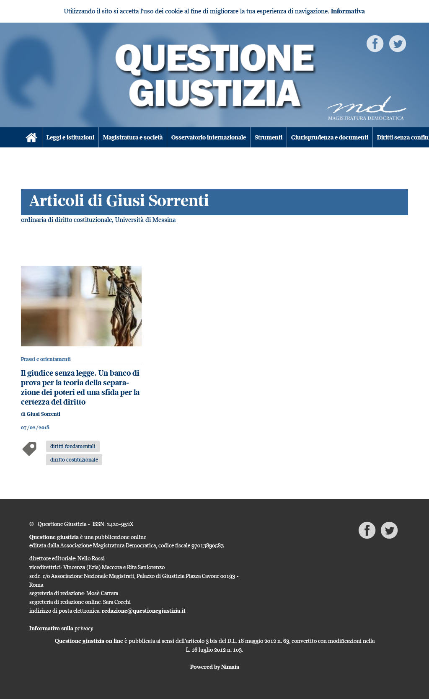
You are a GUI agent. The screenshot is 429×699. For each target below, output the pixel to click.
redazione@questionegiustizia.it (144, 610)
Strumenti (268, 137)
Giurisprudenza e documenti (329, 137)
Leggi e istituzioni (70, 137)
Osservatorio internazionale (208, 137)
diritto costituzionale (74, 459)
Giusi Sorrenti (43, 414)
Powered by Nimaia (214, 667)
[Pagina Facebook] (374, 43)
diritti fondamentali (73, 446)
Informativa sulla (61, 628)
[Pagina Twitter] (397, 43)
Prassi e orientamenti (46, 359)
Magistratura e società (133, 137)
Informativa (348, 11)
